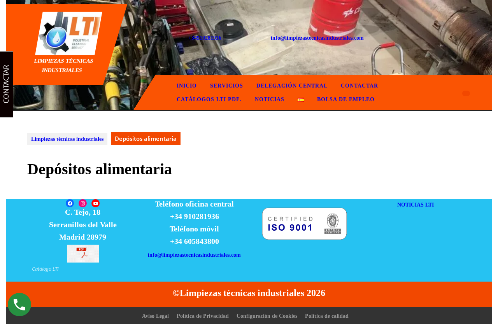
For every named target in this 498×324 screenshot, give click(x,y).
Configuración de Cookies (267, 316)
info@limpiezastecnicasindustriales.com (317, 38)
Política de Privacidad (203, 316)
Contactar (359, 86)
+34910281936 (204, 38)
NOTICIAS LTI (415, 205)
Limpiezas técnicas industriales (67, 139)
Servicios (226, 86)
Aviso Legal (155, 316)
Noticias (269, 99)
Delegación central (292, 86)
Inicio (187, 86)
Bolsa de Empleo (346, 99)
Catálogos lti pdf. (209, 99)
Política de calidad (327, 316)
